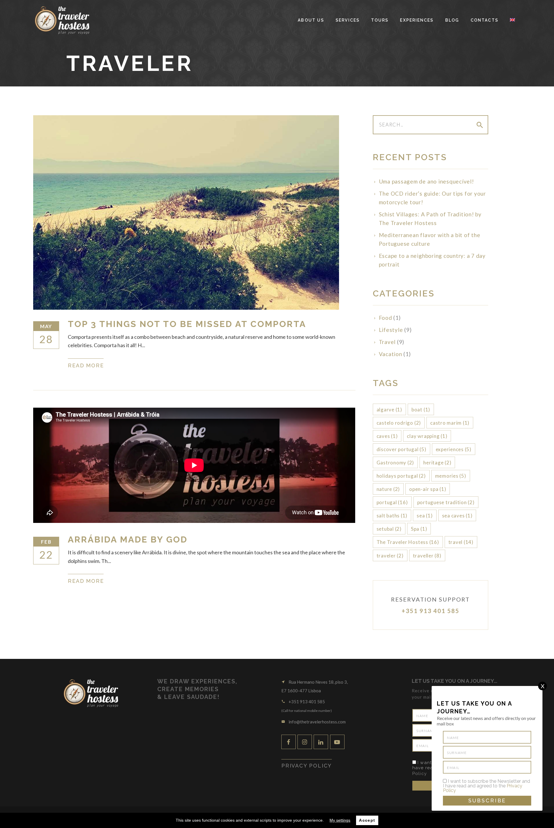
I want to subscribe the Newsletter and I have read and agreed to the (486, 786)
